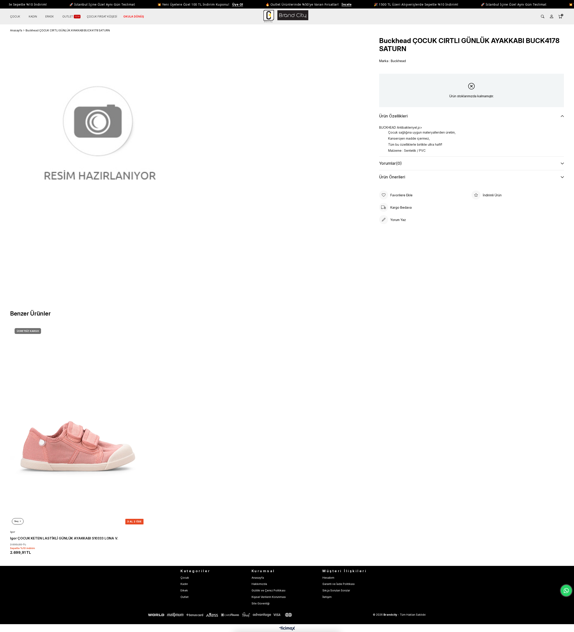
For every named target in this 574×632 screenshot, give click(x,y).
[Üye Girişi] (551, 16)
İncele (335, 4)
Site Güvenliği (261, 603)
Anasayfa (258, 577)
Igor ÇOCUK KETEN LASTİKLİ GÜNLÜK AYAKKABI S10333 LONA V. (64, 538)
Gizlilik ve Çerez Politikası (268, 590)
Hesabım (328, 577)
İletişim (327, 597)
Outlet (184, 597)
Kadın (184, 584)
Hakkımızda (259, 584)
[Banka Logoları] (221, 614)
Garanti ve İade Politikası (338, 584)
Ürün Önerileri (392, 177)
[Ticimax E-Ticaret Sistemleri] (287, 628)
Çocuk (184, 577)
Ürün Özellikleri (393, 116)
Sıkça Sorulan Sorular (336, 590)
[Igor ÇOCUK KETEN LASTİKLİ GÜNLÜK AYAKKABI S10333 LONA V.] (77, 425)
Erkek (184, 590)
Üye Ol (225, 4)
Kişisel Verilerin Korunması (269, 597)
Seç (16, 521)
